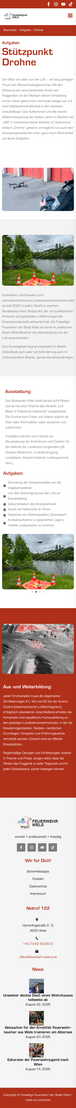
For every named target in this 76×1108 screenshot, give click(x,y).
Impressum (38, 894)
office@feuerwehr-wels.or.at (38, 957)
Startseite (10, 30)
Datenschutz (38, 886)
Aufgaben (25, 30)
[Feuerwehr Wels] (15, 16)
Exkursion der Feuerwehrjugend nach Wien (38, 1062)
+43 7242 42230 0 (38, 944)
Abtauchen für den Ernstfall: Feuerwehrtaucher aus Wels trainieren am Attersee (38, 1030)
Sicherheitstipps (38, 872)
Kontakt (38, 879)
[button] (7, 561)
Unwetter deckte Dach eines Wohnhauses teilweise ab (38, 998)
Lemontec (44, 1100)
